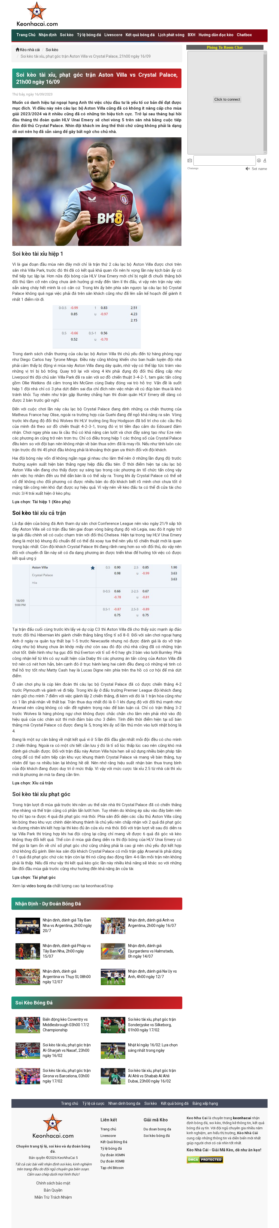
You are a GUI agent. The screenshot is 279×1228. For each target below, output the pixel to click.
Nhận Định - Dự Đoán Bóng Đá (48, 904)
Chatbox (244, 35)
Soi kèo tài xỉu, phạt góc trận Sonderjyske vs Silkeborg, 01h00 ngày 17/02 (152, 1024)
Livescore (113, 35)
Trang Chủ (25, 35)
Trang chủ (69, 1103)
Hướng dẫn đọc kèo (216, 35)
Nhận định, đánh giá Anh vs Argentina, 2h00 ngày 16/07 (152, 923)
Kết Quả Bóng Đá (114, 1142)
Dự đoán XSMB (113, 1161)
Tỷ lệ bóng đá (89, 35)
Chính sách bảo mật (53, 1183)
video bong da (38, 885)
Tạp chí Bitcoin (112, 1168)
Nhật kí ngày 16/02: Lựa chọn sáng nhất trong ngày (153, 1048)
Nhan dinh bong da (124, 1103)
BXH (191, 35)
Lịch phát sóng (171, 35)
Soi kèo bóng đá (157, 1136)
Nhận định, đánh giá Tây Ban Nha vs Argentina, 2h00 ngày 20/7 (67, 925)
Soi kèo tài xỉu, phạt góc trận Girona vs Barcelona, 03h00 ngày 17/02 (67, 1075)
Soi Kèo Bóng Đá (34, 1003)
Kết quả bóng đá (140, 35)
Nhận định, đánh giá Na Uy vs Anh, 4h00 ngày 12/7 (152, 974)
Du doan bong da (157, 1129)
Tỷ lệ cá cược (93, 1103)
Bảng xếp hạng (205, 1103)
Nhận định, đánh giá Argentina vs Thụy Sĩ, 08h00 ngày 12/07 (67, 976)
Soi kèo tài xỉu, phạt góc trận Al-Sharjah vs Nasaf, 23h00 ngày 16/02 (67, 1050)
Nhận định (48, 35)
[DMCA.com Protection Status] (205, 1159)
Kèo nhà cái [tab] (30, 50)
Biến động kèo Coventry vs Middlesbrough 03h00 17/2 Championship (66, 1024)
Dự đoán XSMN (113, 1155)
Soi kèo (67, 35)
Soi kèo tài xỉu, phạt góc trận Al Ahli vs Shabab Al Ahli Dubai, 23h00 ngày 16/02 (152, 1075)
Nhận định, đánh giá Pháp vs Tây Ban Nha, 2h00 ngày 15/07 (67, 951)
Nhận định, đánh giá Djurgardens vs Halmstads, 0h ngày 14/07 (151, 951)
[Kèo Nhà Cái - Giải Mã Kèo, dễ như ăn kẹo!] (37, 14)
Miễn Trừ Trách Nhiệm (53, 1197)
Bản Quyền (53, 1190)
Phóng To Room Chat (225, 47)
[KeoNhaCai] (53, 1126)
